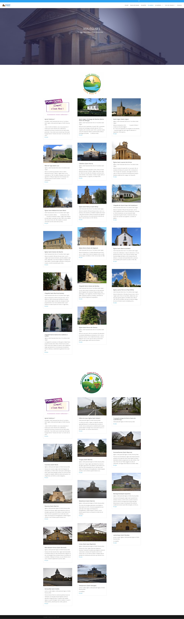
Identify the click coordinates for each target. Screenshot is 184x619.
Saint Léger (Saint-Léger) (121, 119)
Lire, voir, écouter (169, 5)
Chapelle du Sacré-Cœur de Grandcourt (125, 205)
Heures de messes (134, 5)
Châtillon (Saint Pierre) (86, 163)
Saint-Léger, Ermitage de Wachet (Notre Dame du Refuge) (91, 119)
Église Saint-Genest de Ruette (54, 252)
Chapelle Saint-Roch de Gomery (54, 293)
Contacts (179, 5)
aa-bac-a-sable (48, 591)
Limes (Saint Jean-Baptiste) (87, 544)
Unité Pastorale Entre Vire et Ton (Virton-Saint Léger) (57, 212)
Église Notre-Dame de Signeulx (88, 248)
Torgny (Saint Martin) (85, 459)
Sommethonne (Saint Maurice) (122, 452)
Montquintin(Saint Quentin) (121, 494)
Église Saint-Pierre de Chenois (88, 327)
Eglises (46, 168)
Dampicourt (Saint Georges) (87, 585)
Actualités (143, 5)
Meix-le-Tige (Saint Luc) (52, 166)
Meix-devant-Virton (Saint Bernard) (55, 547)
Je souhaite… (158, 5)
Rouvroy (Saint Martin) (52, 506)
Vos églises (150, 5)
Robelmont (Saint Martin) (87, 501)
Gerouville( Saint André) (52, 589)
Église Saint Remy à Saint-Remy (88, 207)
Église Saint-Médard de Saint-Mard (55, 210)
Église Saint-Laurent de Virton (122, 162)
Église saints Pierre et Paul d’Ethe (123, 290)
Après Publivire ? (50, 119)
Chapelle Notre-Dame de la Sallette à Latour (56, 335)
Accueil (126, 5)
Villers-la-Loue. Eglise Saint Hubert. (90, 418)
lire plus (46, 137)
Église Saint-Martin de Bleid (121, 248)
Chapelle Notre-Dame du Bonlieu (89, 286)
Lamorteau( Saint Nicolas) (121, 535)
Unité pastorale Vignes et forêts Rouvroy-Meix (59, 467)
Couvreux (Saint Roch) (51, 465)
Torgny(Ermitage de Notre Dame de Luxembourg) (124, 418)
